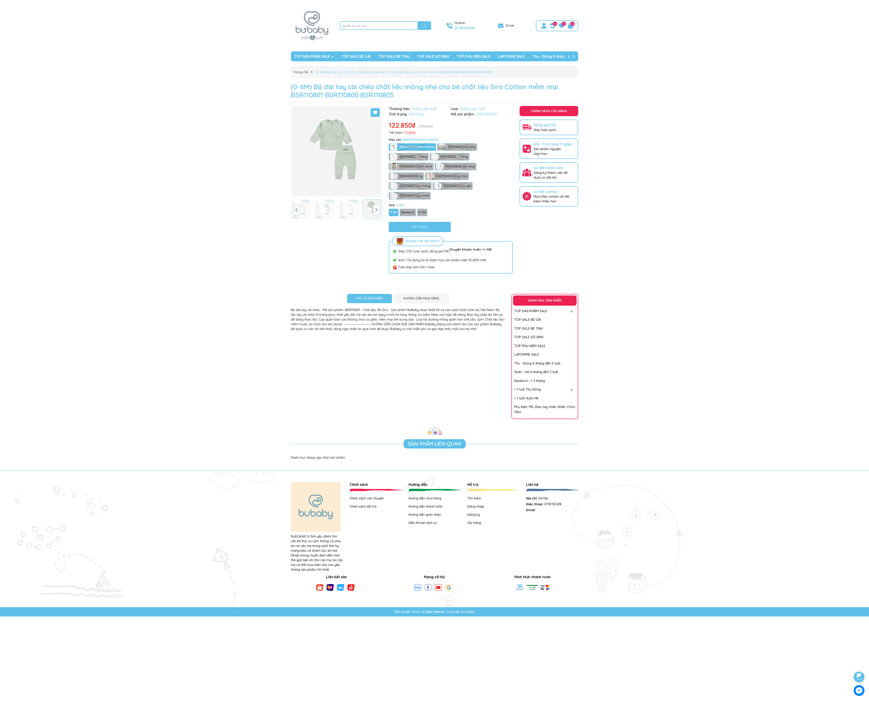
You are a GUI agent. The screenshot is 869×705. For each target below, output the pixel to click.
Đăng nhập (475, 506)
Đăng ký (473, 515)
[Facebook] (428, 587)
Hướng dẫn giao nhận (424, 515)
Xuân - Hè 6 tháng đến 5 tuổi (536, 372)
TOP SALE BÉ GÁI (355, 56)
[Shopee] (319, 587)
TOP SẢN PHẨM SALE (312, 56)
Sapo (471, 612)
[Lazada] (330, 587)
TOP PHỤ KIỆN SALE (473, 56)
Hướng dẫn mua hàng (424, 498)
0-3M (422, 212)
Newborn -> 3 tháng (529, 381)
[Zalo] (417, 587)
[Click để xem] (336, 151)
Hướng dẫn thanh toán (425, 506)
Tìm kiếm (474, 498)
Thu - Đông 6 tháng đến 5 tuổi (558, 56)
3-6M (393, 212)
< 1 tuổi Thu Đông (527, 389)
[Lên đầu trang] (859, 664)
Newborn (408, 212)
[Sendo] (351, 587)
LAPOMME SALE (511, 56)
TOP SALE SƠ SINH (433, 56)
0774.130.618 (465, 28)
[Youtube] (438, 587)
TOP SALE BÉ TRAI (393, 56)
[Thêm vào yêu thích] (375, 112)
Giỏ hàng (474, 523)
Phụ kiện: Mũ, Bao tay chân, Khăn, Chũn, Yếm (544, 409)
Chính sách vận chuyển (367, 498)
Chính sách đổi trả (363, 506)
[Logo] (312, 25)
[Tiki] (340, 587)
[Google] (449, 587)
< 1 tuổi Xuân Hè (526, 398)
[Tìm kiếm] (424, 26)
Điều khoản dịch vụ (422, 523)
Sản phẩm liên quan (434, 444)
